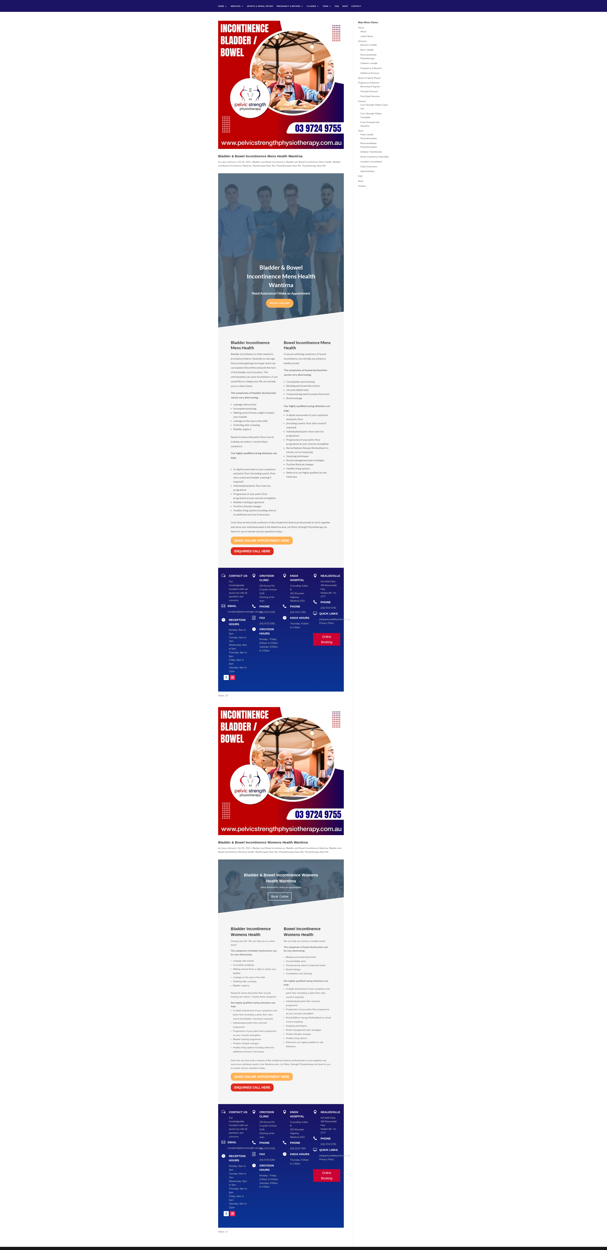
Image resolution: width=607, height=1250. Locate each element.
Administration (367, 171)
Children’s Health (368, 63)
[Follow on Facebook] (226, 677)
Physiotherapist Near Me (288, 165)
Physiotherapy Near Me (314, 165)
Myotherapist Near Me (264, 165)
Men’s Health (367, 50)
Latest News (366, 36)
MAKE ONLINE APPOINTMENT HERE (261, 540)
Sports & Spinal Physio (260, 6)
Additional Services (369, 73)
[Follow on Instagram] (232, 677)
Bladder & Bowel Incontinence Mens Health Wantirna (260, 156)
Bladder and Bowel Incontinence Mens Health (309, 162)
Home (221, 6)
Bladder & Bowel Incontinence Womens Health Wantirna (263, 842)
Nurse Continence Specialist (374, 156)
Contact (356, 6)
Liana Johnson (228, 162)
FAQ (337, 6)
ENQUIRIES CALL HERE (252, 551)
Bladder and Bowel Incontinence (269, 162)
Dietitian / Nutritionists (371, 152)
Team (325, 6)
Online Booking (326, 639)
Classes (311, 6)
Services (235, 6)
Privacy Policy (326, 623)
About (363, 31)
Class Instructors (368, 166)
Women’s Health (368, 45)
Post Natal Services (370, 96)
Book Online (279, 303)
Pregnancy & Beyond (288, 6)
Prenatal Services (369, 91)
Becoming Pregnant (370, 86)
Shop (345, 6)
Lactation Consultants (371, 161)
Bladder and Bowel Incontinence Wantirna (307, 848)
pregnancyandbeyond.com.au (334, 619)
